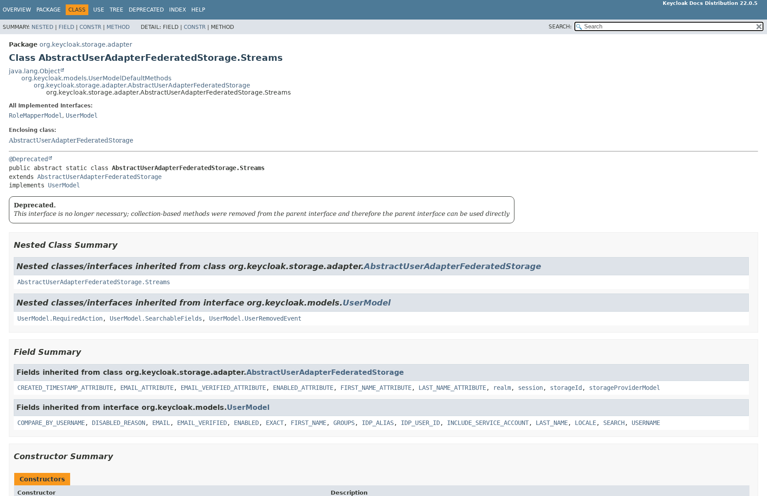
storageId (566, 387)
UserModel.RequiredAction (60, 318)
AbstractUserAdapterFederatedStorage (71, 140)
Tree (116, 10)
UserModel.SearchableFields (156, 318)
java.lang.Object (34, 71)
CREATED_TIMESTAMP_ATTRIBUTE (65, 387)
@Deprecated (28, 159)
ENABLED (246, 422)
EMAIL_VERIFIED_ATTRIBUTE (223, 387)
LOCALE (585, 422)
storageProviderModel (624, 387)
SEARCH (614, 422)
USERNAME (646, 422)
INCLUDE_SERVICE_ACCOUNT (488, 422)
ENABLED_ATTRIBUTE (303, 387)
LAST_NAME (552, 422)
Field (66, 27)
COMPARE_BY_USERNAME (51, 422)
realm (502, 387)
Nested (42, 27)
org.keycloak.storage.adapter (86, 44)
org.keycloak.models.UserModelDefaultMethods (96, 78)
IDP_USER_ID (420, 422)
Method (118, 27)
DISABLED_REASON (118, 422)
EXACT (275, 422)
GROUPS (344, 422)
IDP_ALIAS (378, 422)
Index (177, 10)
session (530, 387)
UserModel (82, 115)
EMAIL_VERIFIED (202, 422)
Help (198, 10)
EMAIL (161, 422)
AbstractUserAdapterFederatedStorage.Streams (93, 282)
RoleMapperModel (35, 115)
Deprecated (146, 10)
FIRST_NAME (308, 422)
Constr (90, 27)
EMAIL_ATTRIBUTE (147, 387)
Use (98, 10)
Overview (17, 10)
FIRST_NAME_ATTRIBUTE (375, 387)
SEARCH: (560, 27)
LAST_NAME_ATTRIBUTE (452, 387)
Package (48, 10)
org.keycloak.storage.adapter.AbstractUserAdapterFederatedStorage (142, 85)
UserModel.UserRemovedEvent (255, 318)
